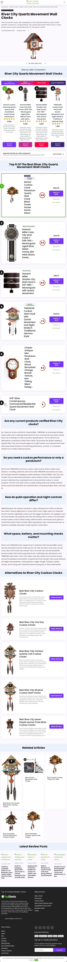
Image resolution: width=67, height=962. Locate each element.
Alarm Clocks (38, 896)
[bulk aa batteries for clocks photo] (47, 857)
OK (36, 960)
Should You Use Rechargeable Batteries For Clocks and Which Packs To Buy (59, 871)
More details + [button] (56, 202)
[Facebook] (36, 927)
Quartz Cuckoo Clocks (7, 10)
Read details (56, 597)
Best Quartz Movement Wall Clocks (31, 779)
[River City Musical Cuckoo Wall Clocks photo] (10, 696)
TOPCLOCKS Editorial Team (8, 30)
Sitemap (3, 941)
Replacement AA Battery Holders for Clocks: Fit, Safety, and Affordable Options (32, 871)
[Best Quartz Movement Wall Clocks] (33, 756)
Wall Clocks (38, 898)
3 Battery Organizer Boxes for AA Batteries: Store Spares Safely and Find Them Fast (6, 872)
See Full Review (9, 144)
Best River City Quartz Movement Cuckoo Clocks (11, 805)
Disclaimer (4, 948)
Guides (37, 910)
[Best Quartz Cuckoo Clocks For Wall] (56, 756)
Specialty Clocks (39, 908)
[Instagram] (40, 927)
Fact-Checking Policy (7, 946)
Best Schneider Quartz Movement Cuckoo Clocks (10, 835)
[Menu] (2, 2)
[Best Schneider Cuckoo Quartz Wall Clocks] (33, 812)
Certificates (5, 953)
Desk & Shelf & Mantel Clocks (43, 903)
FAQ (2, 936)
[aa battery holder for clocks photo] (33, 857)
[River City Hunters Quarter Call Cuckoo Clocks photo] (10, 660)
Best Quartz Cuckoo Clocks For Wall (55, 778)
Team (3, 933)
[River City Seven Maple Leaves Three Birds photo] (10, 727)
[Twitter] (44, 927)
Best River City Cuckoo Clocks (31, 592)
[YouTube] (48, 927)
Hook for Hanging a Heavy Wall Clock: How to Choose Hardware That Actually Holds (20, 871)
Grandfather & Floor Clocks (43, 906)
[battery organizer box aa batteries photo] (7, 857)
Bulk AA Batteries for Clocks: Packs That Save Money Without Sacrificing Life (46, 870)
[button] (65, 949)
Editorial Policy (5, 943)
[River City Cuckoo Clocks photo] (10, 598)
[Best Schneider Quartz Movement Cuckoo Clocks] (11, 812)
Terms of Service (6, 950)
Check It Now (56, 193)
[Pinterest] (52, 927)
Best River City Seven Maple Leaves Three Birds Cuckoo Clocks (32, 722)
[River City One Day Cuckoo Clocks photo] (10, 629)
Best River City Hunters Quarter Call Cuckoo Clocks (31, 654)
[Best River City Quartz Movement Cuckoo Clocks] (11, 756)
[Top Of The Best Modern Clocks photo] (8, 896)
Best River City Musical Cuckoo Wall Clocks (31, 691)
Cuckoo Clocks (39, 901)
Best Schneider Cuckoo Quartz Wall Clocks (32, 835)
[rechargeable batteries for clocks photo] (60, 857)
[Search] (64, 2)
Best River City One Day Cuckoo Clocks (31, 623)
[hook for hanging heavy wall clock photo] (20, 857)
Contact (3, 938)
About (3, 931)
